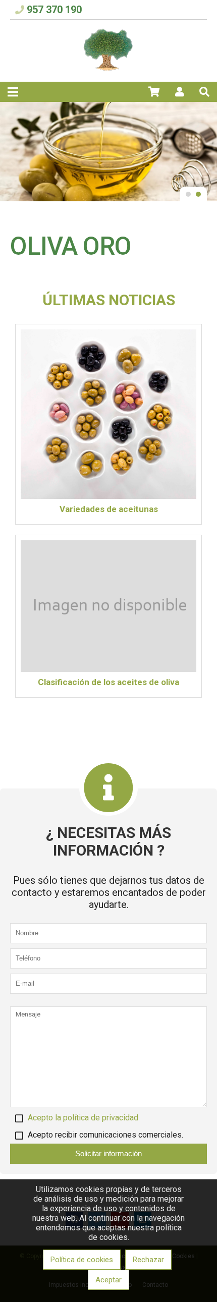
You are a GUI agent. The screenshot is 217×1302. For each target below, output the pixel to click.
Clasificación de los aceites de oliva (108, 682)
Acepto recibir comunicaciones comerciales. (105, 1135)
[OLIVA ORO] (108, 69)
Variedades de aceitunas (109, 509)
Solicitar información (108, 1153)
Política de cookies (81, 1259)
